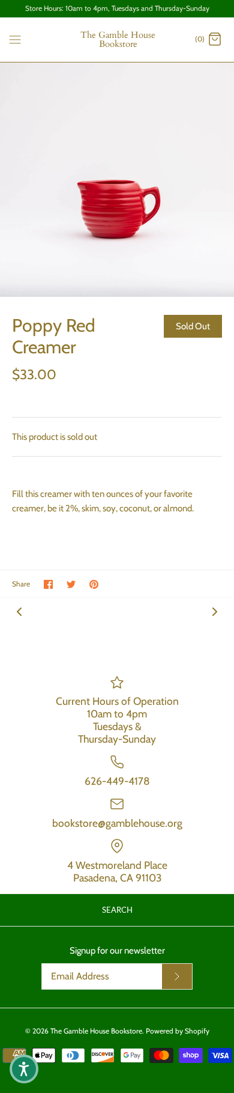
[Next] (215, 610)
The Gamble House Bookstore (96, 1030)
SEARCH (117, 910)
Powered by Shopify (177, 1030)
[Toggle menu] (15, 39)
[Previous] (19, 610)
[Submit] (177, 976)
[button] (24, 1069)
